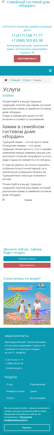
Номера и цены (15, 391)
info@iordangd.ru (14, 368)
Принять (27, 427)
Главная (15, 80)
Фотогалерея (37, 398)
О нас (9, 384)
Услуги (26, 80)
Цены (33, 391)
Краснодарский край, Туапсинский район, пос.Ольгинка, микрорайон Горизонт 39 (27, 49)
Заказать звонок (27, 258)
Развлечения (37, 384)
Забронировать (27, 58)
